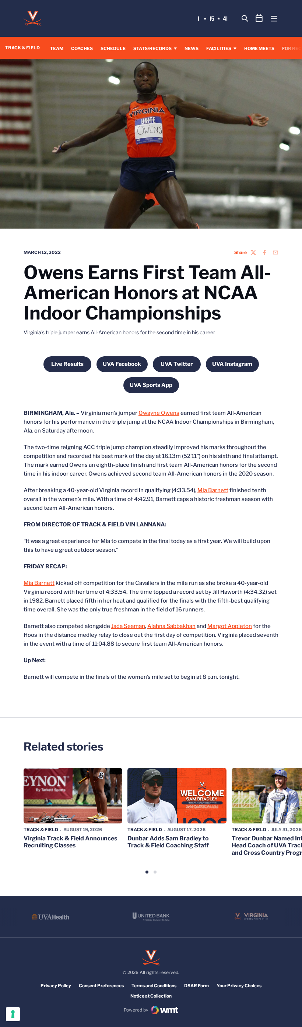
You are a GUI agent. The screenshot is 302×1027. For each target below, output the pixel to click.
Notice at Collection (151, 996)
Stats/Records (152, 48)
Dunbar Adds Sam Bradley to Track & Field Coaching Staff (168, 842)
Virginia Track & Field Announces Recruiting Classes (70, 842)
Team (56, 48)
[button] (146, 872)
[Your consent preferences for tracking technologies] (13, 1014)
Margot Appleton (229, 626)
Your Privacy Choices (239, 985)
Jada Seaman (128, 626)
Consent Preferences (101, 985)
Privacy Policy (56, 985)
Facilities (218, 48)
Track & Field (41, 829)
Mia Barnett (212, 490)
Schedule (113, 48)
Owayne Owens (158, 413)
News (192, 48)
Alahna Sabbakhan (171, 626)
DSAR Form (196, 985)
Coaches (82, 48)
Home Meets (259, 48)
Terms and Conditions (153, 985)
